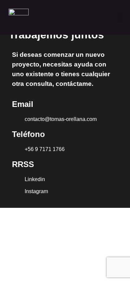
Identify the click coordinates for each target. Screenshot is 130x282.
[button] (120, 17)
